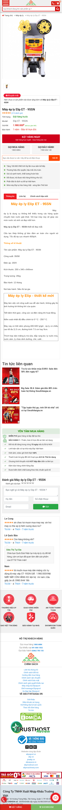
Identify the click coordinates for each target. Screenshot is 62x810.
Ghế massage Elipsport (31, 688)
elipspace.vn (31, 762)
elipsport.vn (31, 754)
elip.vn (31, 757)
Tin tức (31, 710)
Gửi (47, 506)
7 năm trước (28, 529)
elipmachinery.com (31, 767)
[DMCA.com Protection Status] (31, 716)
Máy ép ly (20, 15)
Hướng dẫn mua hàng (31, 675)
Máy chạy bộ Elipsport (31, 686)
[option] (8, 87)
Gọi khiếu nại (25, 647)
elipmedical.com (31, 765)
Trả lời (7, 529)
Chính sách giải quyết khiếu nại (31, 683)
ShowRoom (47, 807)
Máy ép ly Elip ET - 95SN (29, 250)
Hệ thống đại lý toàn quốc (31, 705)
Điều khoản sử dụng (31, 702)
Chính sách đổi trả (31, 672)
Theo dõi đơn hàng (31, 707)
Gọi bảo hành (25, 650)
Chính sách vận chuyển (31, 678)
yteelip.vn (31, 759)
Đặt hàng (16, 807)
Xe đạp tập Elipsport (31, 691)
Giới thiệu (31, 699)
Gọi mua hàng (26, 644)
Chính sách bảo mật (31, 680)
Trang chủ (8, 15)
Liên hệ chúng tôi (31, 670)
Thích (17, 529)
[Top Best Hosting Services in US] (31, 727)
